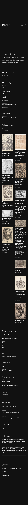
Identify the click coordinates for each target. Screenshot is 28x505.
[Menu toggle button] (25, 25)
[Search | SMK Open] (6, 25)
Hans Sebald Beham (6, 104)
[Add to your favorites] (6, 66)
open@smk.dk (5, 475)
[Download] (3, 66)
